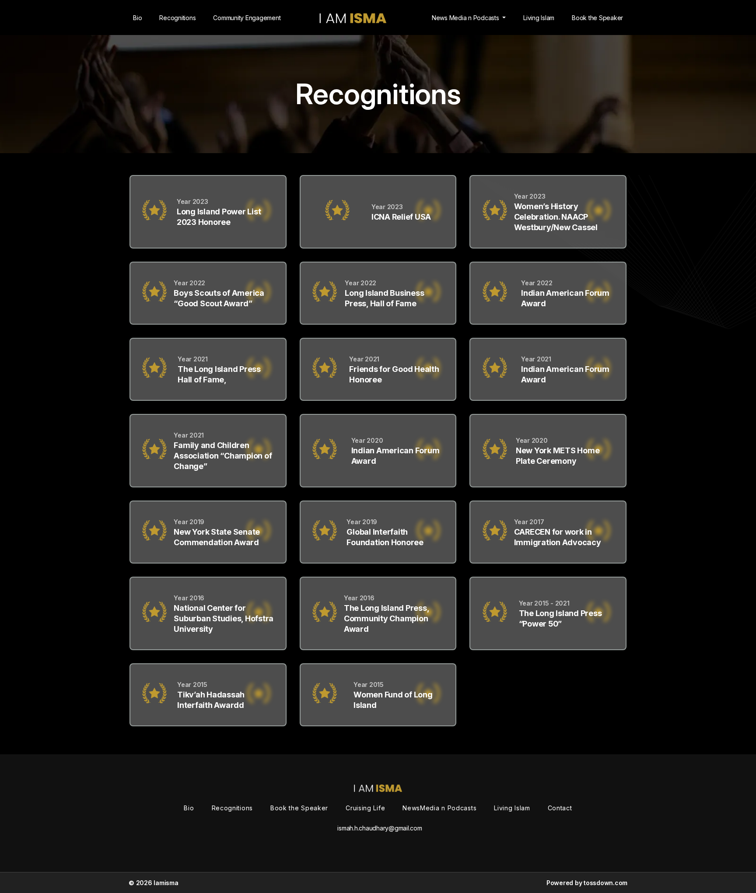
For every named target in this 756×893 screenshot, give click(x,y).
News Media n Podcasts (466, 17)
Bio (137, 17)
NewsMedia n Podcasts (439, 808)
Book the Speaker (597, 17)
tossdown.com (605, 882)
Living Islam (538, 17)
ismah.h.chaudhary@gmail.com (379, 828)
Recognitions (177, 17)
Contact (560, 808)
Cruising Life (365, 808)
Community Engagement (246, 17)
